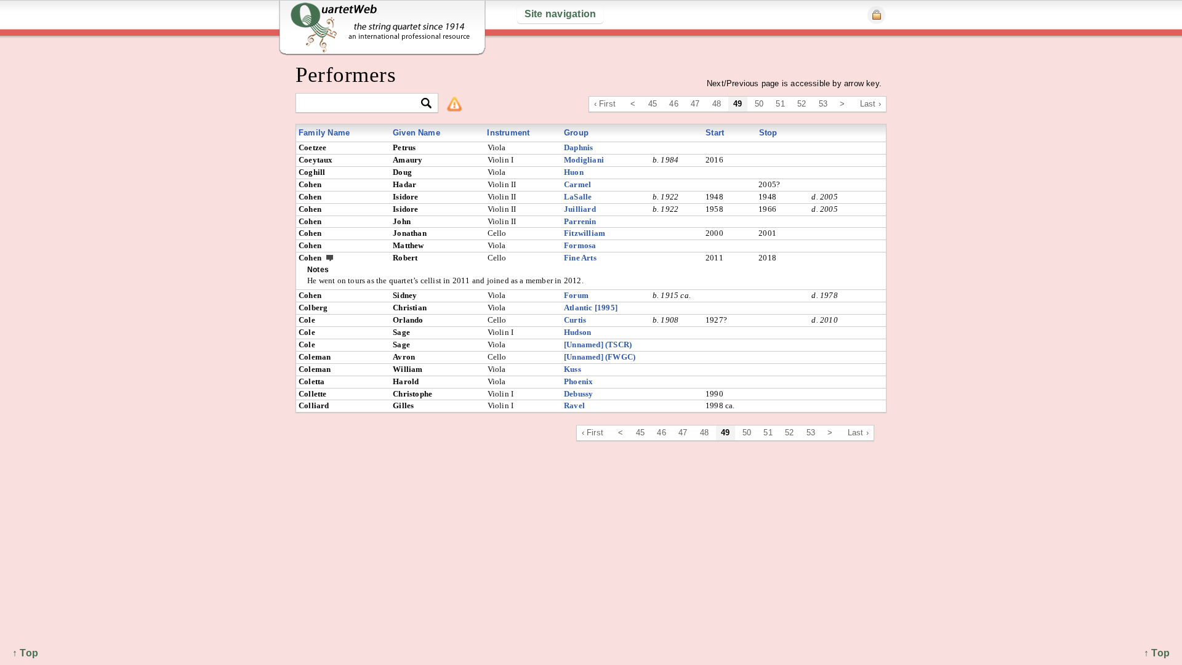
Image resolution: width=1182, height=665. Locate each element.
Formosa (580, 245)
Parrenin (580, 221)
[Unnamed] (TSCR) (598, 344)
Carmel (577, 184)
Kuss (572, 369)
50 (759, 103)
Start (715, 132)
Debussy (578, 393)
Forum (576, 295)
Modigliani (584, 159)
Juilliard (580, 209)
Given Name (416, 132)
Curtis (575, 319)
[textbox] (361, 103)
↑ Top (1157, 653)
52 (801, 103)
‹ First (605, 103)
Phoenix (578, 381)
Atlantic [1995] (590, 307)
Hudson (577, 332)
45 (652, 103)
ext (330, 257)
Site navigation (561, 14)
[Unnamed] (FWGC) (599, 356)
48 (716, 103)
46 (673, 103)
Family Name (324, 132)
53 (823, 103)
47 (695, 103)
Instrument (508, 132)
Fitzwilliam (584, 233)
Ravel (574, 405)
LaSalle (578, 196)
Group (576, 132)
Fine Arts (580, 257)
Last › (870, 103)
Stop (768, 132)
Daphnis (578, 147)
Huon (574, 172)
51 (780, 103)
